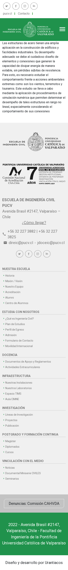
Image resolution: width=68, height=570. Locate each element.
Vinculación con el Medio (23, 461)
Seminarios (12, 478)
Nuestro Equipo (14, 286)
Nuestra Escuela (16, 269)
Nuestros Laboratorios (18, 388)
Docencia (9, 355)
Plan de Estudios (15, 324)
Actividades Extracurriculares (22, 367)
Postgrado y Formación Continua (30, 434)
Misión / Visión (13, 281)
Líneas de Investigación (19, 414)
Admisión (11, 335)
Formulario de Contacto (19, 340)
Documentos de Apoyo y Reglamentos (28, 361)
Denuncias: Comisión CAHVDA (34, 503)
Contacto (24, 13)
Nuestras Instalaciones (18, 382)
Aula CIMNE (12, 399)
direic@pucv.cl (21, 242)
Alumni (9, 297)
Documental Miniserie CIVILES (23, 473)
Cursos (9, 452)
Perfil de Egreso (14, 329)
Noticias (10, 467)
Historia (9, 275)
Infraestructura (16, 376)
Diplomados (12, 446)
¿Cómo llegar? (34, 222)
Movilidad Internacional (19, 346)
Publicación (12, 425)
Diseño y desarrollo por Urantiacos (34, 562)
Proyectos (11, 420)
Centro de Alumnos (16, 303)
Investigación (13, 408)
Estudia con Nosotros (20, 312)
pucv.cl (7, 13)
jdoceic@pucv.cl (51, 242)
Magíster (10, 441)
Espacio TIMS (13, 393)
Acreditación (12, 292)
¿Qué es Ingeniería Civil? (19, 318)
